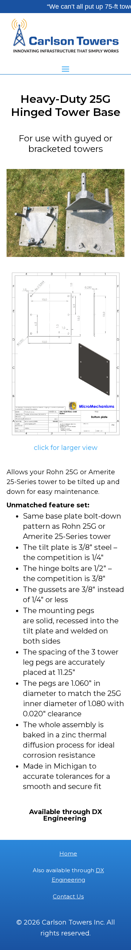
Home (68, 853)
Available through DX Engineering (65, 815)
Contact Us (68, 896)
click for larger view (66, 448)
